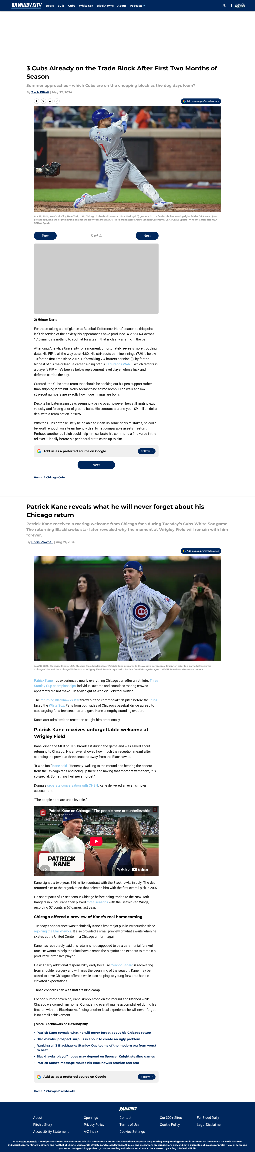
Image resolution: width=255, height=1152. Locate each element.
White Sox (86, 5)
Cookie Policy (170, 1125)
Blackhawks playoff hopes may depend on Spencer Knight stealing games (96, 1056)
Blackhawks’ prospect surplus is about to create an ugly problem (88, 1039)
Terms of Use (129, 1125)
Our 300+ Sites (171, 1118)
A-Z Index (91, 1132)
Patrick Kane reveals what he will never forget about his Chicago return (94, 1032)
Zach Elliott (40, 92)
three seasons (98, 902)
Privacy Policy (94, 1125)
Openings (91, 1118)
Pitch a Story (42, 1125)
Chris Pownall (42, 542)
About (121, 5)
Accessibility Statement (51, 1132)
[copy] (57, 101)
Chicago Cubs (55, 477)
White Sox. (57, 705)
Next (147, 236)
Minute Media (29, 1141)
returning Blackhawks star (60, 700)
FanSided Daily (208, 1118)
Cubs (71, 5)
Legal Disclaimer (209, 1125)
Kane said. (60, 766)
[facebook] (231, 5)
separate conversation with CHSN (72, 785)
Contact (125, 1118)
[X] (224, 5)
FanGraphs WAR (118, 364)
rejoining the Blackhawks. (53, 931)
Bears (50, 5)
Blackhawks (105, 5)
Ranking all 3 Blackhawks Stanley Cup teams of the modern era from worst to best (96, 1048)
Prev (45, 236)
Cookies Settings (132, 1132)
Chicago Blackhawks (60, 1091)
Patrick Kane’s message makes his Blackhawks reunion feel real (88, 1063)
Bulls (61, 5)
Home (38, 477)
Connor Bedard (122, 965)
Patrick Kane (44, 680)
